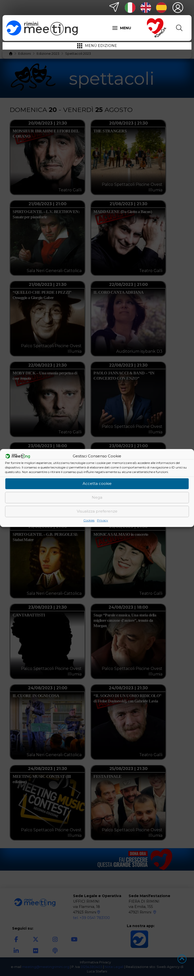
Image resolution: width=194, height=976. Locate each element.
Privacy (102, 520)
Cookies (88, 520)
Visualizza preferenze (97, 511)
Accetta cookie (97, 483)
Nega (97, 497)
